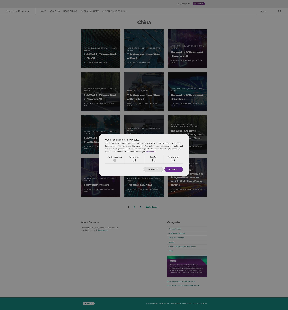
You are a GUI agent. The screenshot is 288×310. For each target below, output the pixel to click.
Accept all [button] (174, 169)
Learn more (150, 151)
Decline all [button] (153, 169)
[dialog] (144, 155)
